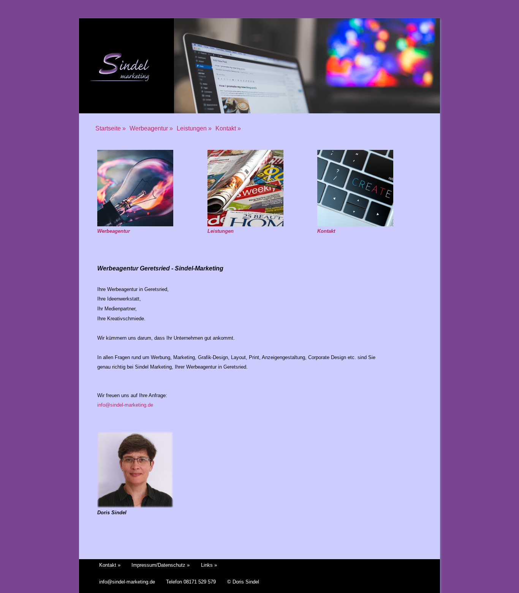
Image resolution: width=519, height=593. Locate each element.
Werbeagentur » (151, 128)
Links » (209, 565)
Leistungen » (194, 128)
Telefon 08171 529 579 (191, 582)
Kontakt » (228, 128)
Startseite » (110, 128)
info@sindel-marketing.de (125, 405)
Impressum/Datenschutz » (160, 565)
